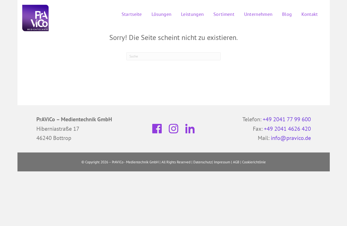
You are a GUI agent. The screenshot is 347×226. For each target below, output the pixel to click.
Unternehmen (258, 14)
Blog (287, 14)
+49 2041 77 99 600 (287, 119)
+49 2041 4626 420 (287, 128)
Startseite (132, 14)
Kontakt (309, 14)
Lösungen (161, 14)
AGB (236, 162)
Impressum (222, 162)
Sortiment (223, 14)
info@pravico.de (291, 138)
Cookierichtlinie (254, 162)
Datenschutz (202, 162)
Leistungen (192, 14)
